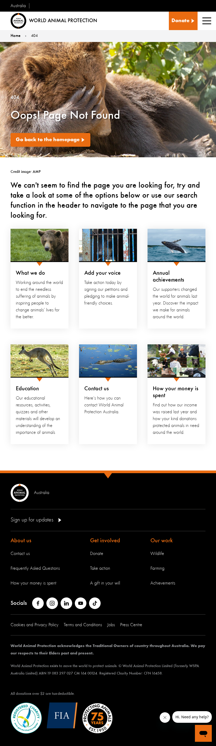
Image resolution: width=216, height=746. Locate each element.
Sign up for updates (33, 520)
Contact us (96, 389)
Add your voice (102, 273)
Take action (100, 568)
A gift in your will (105, 583)
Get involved (105, 541)
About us (21, 541)
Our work (161, 541)
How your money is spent (33, 583)
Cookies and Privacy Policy (34, 625)
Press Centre (131, 625)
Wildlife (157, 553)
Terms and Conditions (83, 625)
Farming (157, 568)
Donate (96, 553)
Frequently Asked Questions (35, 568)
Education (27, 389)
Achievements (162, 583)
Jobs (111, 625)
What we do (30, 273)
